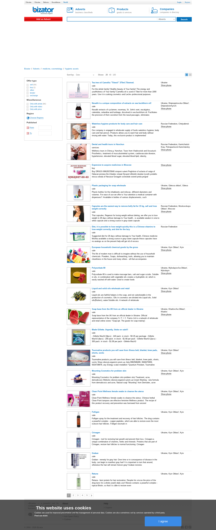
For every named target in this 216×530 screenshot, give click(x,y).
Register (187, 2)
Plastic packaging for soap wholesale (109, 185)
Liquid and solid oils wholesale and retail (111, 288)
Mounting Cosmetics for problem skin (109, 371)
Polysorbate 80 (98, 268)
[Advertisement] (108, 43)
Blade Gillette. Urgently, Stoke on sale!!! (110, 330)
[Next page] (91, 495)
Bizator (27, 69)
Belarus (46, 2)
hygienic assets (72, 69)
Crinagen (96, 432)
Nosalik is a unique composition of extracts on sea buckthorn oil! (121, 103)
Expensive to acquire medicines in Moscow (111, 165)
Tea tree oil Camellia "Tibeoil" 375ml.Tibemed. (113, 82)
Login (179, 2)
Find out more (41, 516)
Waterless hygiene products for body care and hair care (117, 124)
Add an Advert (43, 19)
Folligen (95, 412)
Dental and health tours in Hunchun (108, 144)
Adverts (36, 69)
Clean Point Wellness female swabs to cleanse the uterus (118, 391)
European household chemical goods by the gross (115, 247)
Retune (95, 474)
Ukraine (28, 2)
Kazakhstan (56, 2)
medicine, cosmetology (52, 69)
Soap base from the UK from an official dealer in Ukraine (117, 309)
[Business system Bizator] (43, 11)
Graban (95, 453)
